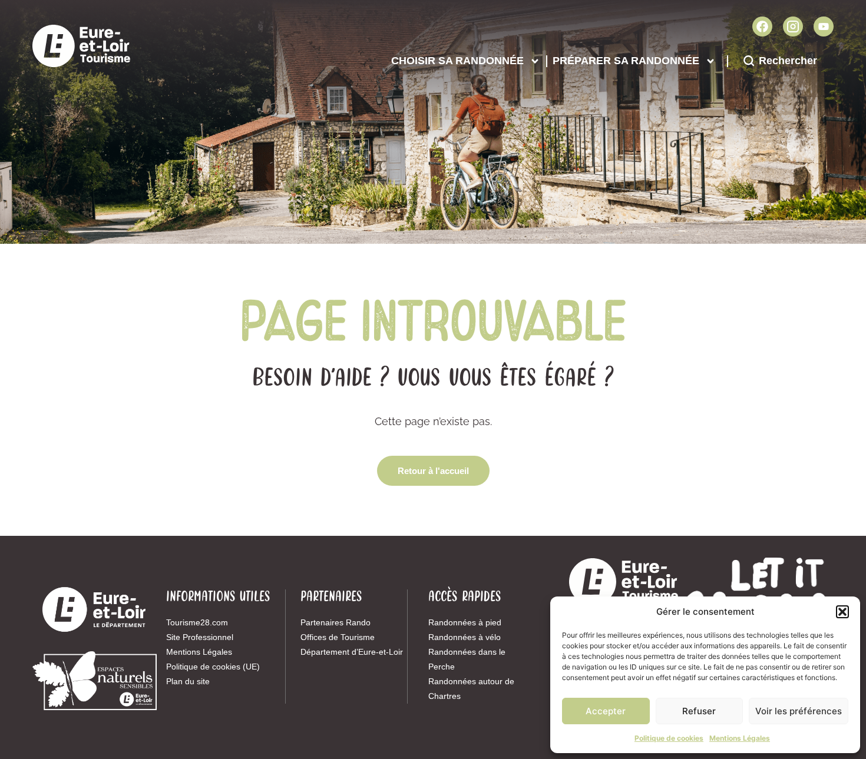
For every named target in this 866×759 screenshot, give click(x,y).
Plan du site (188, 681)
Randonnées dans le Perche (466, 659)
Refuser (699, 711)
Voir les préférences (798, 711)
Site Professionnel (199, 637)
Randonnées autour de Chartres (471, 689)
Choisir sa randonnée (457, 61)
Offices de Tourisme (337, 637)
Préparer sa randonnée (626, 61)
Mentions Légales (739, 738)
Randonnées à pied (464, 622)
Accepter (606, 711)
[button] (842, 612)
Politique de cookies (668, 738)
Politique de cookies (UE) (213, 666)
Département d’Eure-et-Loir (351, 652)
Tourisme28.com (197, 622)
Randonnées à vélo (464, 637)
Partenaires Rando (335, 622)
